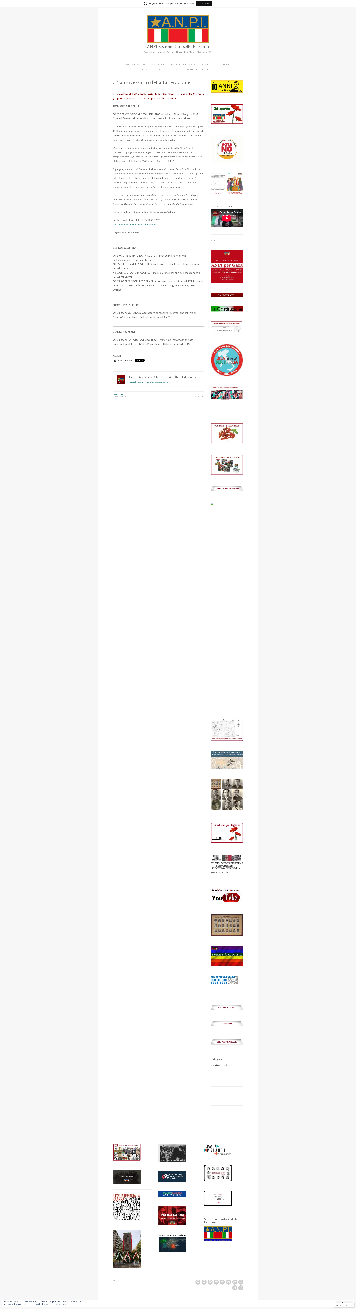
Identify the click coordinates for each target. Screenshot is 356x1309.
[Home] (197, 1282)
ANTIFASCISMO (139, 64)
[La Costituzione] (210, 1282)
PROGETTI (227, 64)
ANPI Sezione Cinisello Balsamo (178, 46)
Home (126, 64)
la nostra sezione (177, 64)
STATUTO (193, 64)
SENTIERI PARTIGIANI (205, 70)
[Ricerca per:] (224, 240)
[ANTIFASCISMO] (204, 1282)
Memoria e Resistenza (152, 70)
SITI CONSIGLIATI (119, 396)
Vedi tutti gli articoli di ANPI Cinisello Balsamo (150, 382)
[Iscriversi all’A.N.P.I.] (228, 1282)
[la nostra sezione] (216, 1282)
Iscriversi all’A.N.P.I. (210, 64)
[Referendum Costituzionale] (234, 1287)
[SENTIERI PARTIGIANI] (240, 1287)
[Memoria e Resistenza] (240, 1282)
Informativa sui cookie (57, 1304)
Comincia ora (204, 3)
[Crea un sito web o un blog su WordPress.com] (114, 1281)
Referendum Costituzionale (179, 70)
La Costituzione (157, 64)
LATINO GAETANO (197, 396)
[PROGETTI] (234, 1282)
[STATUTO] (222, 1282)
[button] (216, 783)
